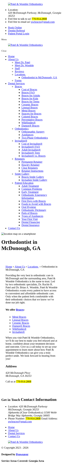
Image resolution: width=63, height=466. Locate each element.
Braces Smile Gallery (33, 176)
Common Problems (32, 189)
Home (11, 56)
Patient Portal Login (18, 33)
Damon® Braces (30, 125)
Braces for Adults (31, 95)
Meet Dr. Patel (22, 62)
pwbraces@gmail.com (43, 21)
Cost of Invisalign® (32, 143)
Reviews (19, 71)
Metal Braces (28, 110)
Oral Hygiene (29, 207)
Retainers (20, 158)
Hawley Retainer (30, 164)
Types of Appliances (32, 216)
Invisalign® (21, 140)
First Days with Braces (34, 201)
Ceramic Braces (30, 104)
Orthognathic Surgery (33, 131)
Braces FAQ (28, 92)
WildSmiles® (29, 122)
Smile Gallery (22, 173)
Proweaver (22, 454)
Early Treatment (30, 192)
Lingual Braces (30, 107)
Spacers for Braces (31, 113)
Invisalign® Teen (31, 152)
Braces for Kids (30, 98)
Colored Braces (30, 116)
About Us (13, 59)
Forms (18, 80)
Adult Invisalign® (31, 149)
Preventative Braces (32, 119)
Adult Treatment (30, 186)
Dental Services (16, 83)
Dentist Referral (16, 30)
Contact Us (14, 228)
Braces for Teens (30, 101)
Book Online (15, 27)
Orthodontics (22, 128)
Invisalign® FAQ (31, 146)
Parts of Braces (29, 213)
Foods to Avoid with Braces (36, 204)
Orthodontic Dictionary (34, 210)
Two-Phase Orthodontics (35, 137)
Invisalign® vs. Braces (34, 155)
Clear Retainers (30, 167)
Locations (20, 74)
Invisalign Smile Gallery (34, 179)
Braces (18, 86)
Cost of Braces (29, 89)
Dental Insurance (30, 225)
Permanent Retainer (32, 161)
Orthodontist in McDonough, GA (39, 77)
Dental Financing (31, 222)
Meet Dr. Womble (24, 65)
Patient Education (24, 183)
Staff (17, 68)
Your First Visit (30, 219)
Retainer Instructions (32, 170)
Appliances (27, 134)
